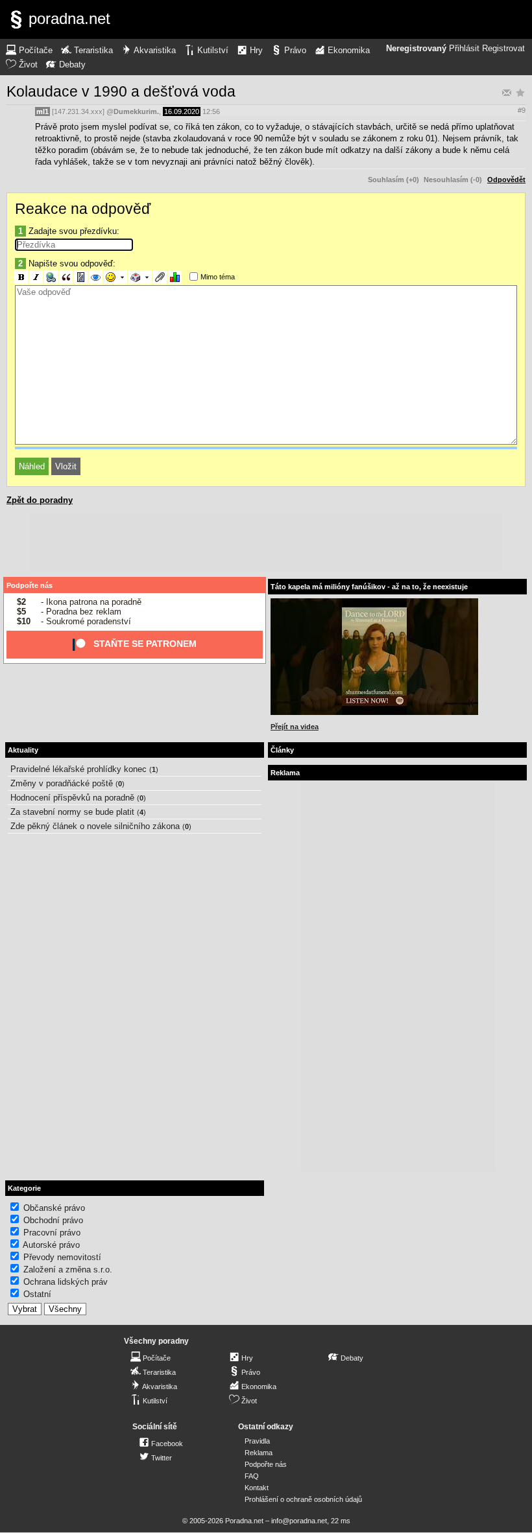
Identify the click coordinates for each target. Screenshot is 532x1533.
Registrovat (503, 48)
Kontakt (257, 1488)
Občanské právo (54, 1208)
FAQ (252, 1476)
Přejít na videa (295, 727)
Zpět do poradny (39, 500)
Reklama (258, 1453)
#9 (522, 110)
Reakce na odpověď (83, 208)
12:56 (211, 111)
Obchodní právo (53, 1220)
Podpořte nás (29, 585)
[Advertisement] (266, 542)
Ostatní (37, 1294)
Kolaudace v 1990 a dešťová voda (121, 91)
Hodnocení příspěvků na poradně (72, 797)
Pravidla (257, 1441)
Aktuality (23, 750)
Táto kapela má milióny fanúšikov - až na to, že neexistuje (369, 587)
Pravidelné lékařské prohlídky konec (78, 769)
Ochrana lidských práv (65, 1282)
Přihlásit (464, 48)
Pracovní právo (51, 1232)
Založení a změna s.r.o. (67, 1269)
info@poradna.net (299, 1521)
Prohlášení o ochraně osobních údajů (303, 1499)
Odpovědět (506, 179)
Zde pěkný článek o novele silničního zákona (95, 826)
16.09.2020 (181, 111)
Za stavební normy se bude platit (72, 812)
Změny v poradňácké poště (61, 783)
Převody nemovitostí (62, 1257)
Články (282, 750)
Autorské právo (51, 1245)
